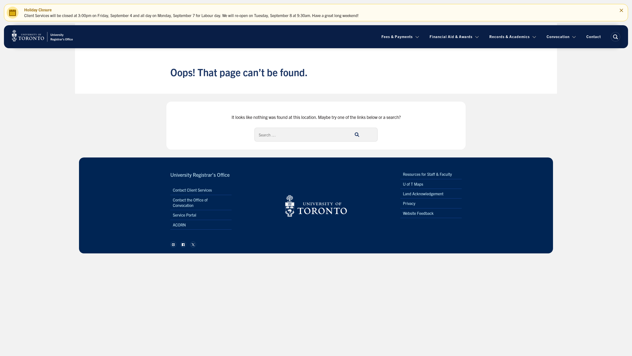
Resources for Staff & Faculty (427, 174)
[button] (615, 37)
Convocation (558, 36)
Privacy (409, 203)
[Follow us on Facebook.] (183, 244)
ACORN (179, 224)
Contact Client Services (192, 189)
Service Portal (184, 214)
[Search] (357, 134)
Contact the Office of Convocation (190, 202)
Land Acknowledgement (423, 193)
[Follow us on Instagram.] (173, 244)
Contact (593, 36)
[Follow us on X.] (193, 244)
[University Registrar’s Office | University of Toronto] (42, 36)
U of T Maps (413, 183)
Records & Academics (509, 36)
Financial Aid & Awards (451, 36)
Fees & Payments (397, 36)
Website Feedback (418, 213)
